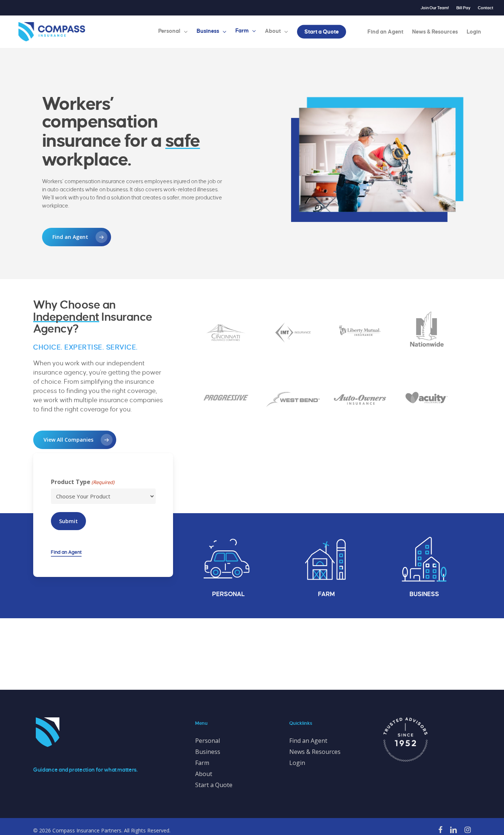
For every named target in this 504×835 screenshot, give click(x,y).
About (203, 774)
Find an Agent (66, 552)
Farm (202, 763)
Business (207, 752)
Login (297, 763)
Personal (207, 741)
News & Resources (315, 752)
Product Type (82, 482)
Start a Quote (213, 785)
